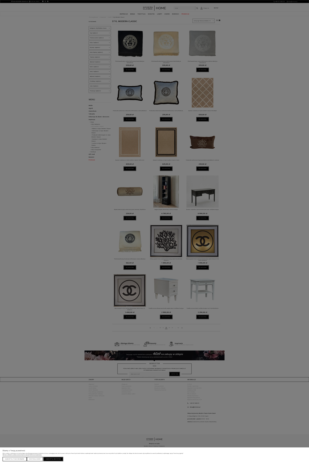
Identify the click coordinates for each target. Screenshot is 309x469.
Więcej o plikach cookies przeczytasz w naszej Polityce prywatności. (22, 455)
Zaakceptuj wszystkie (53, 459)
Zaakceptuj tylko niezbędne (14, 459)
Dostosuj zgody (35, 459)
